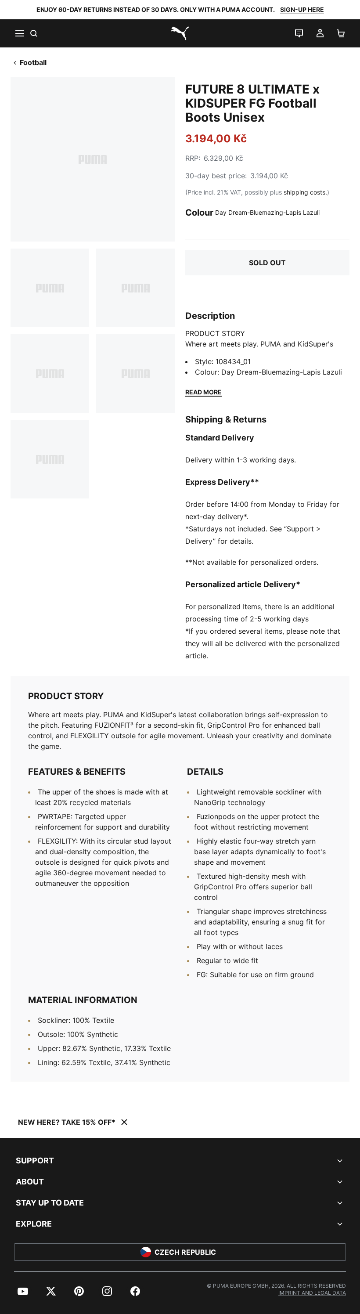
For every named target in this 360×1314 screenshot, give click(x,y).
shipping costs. (305, 192)
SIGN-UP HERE (302, 9)
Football (33, 62)
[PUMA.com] (180, 33)
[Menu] (19, 33)
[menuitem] (23, 1291)
